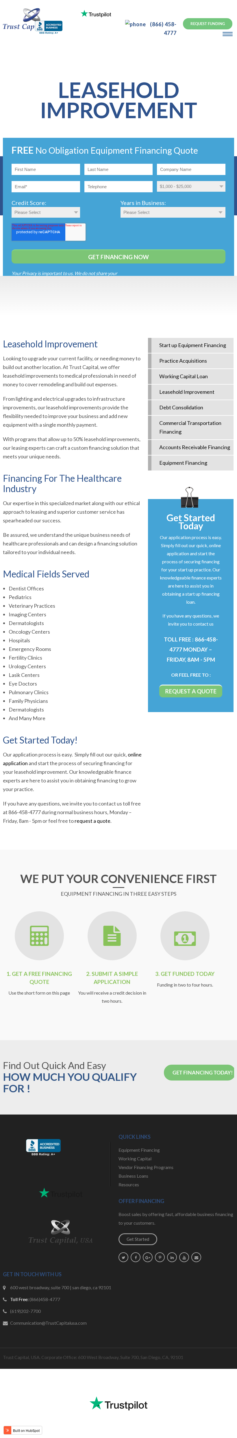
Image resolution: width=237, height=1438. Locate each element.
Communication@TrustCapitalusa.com (48, 1323)
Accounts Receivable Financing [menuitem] (194, 447)
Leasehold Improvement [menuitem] (186, 392)
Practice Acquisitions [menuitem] (183, 360)
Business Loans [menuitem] (133, 1176)
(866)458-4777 (44, 1299)
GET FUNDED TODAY (187, 973)
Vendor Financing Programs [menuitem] (145, 1167)
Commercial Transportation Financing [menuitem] (190, 427)
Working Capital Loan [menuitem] (183, 376)
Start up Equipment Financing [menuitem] (192, 345)
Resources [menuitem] (128, 1184)
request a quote (92, 821)
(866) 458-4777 (163, 28)
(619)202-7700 (25, 1311)
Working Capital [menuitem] (134, 1158)
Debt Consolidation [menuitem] (181, 407)
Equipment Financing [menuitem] (183, 463)
